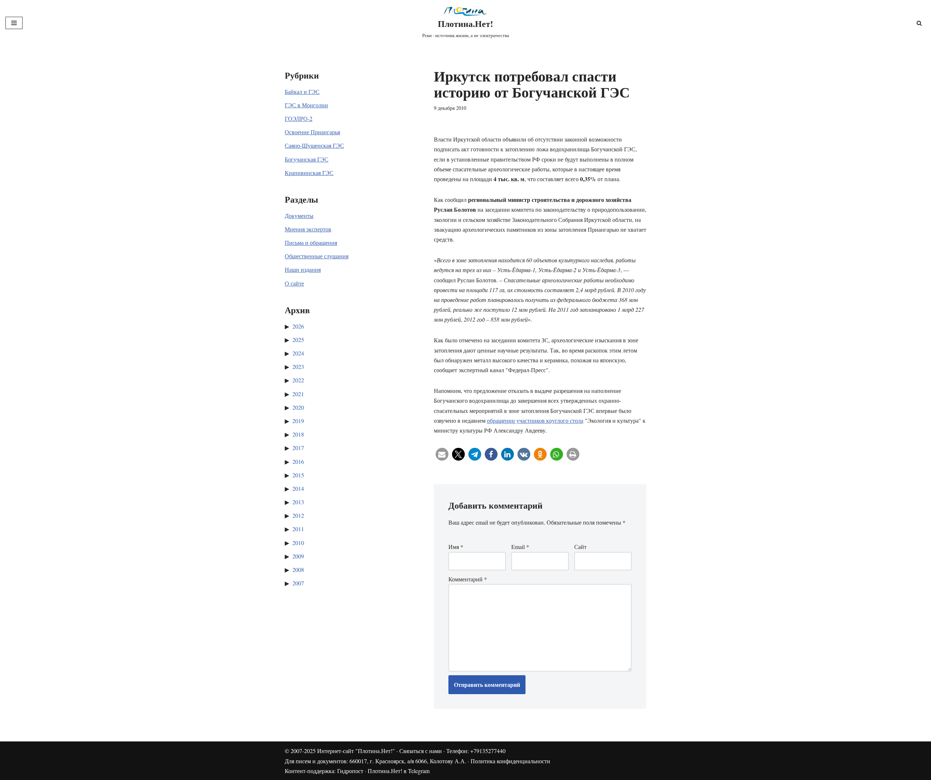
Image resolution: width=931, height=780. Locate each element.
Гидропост (350, 771)
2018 (298, 434)
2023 (298, 366)
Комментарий (467, 579)
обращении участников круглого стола (535, 420)
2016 (298, 461)
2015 (298, 475)
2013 (298, 502)
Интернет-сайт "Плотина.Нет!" (356, 751)
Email (520, 546)
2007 (298, 583)
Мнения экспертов (308, 229)
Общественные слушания (316, 256)
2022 (298, 380)
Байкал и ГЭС (302, 91)
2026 (298, 326)
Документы (299, 215)
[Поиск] (919, 23)
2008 (298, 569)
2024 (298, 353)
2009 (298, 556)
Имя (455, 546)
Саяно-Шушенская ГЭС (314, 145)
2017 (298, 447)
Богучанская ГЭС (306, 159)
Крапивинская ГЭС (309, 172)
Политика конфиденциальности (510, 761)
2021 (298, 394)
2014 (298, 488)
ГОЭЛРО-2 (298, 118)
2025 (298, 339)
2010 (298, 542)
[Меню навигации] (14, 23)
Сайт (580, 546)
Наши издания (303, 269)
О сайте (294, 283)
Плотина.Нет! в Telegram (398, 771)
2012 (298, 515)
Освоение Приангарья (312, 132)
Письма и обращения (311, 242)
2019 (298, 421)
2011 (298, 529)
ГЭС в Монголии (306, 105)
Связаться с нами (420, 751)
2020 (298, 407)
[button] (442, 454)
